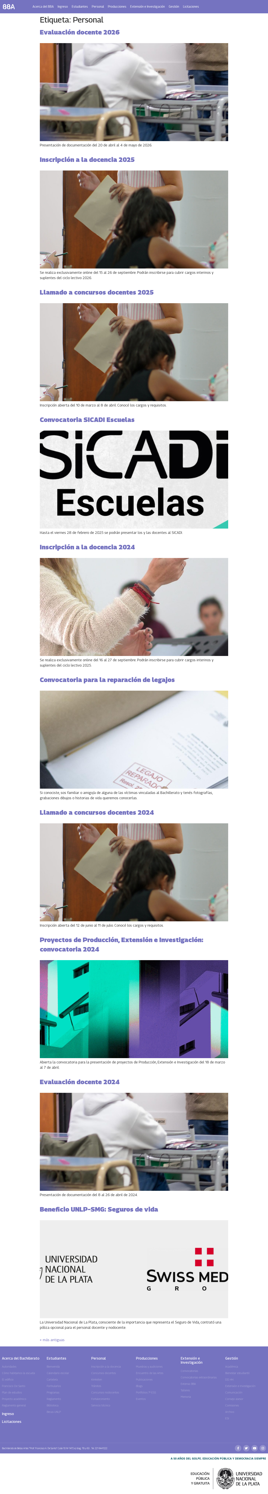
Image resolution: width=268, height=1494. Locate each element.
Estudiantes (80, 6)
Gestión (174, 6)
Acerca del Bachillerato (20, 1358)
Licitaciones (191, 6)
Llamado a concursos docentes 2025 (97, 292)
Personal (98, 6)
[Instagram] (263, 1448)
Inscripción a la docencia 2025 (87, 159)
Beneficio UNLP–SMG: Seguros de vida (99, 1209)
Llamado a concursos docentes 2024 (97, 812)
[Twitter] (246, 1448)
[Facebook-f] (238, 1448)
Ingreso (63, 6)
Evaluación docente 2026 (80, 32)
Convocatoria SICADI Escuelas (87, 419)
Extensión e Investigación (147, 6)
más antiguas (52, 1340)
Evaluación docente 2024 (80, 1082)
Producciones (117, 6)
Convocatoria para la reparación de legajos (107, 679)
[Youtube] (254, 1448)
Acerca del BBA (43, 6)
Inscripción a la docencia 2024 (87, 547)
